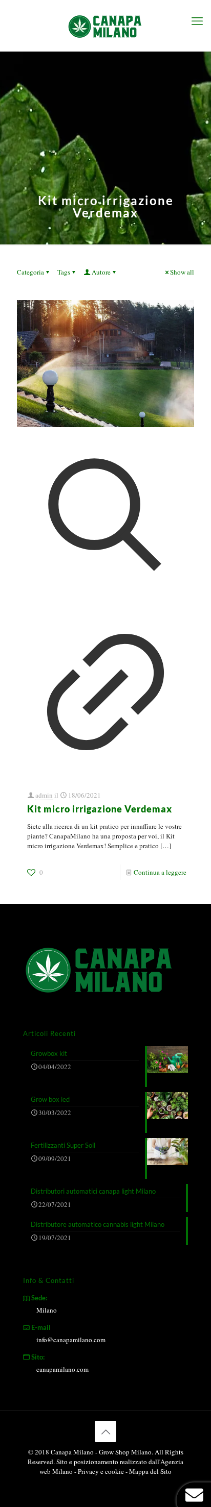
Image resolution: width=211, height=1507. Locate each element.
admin (44, 795)
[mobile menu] (197, 20)
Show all (182, 272)
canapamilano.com (62, 1369)
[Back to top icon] (105, 1431)
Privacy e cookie (101, 1471)
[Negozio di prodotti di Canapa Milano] (105, 25)
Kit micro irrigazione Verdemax (99, 808)
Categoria (30, 272)
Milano (46, 1310)
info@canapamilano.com (71, 1339)
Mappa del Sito (150, 1471)
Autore (101, 272)
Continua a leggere (160, 872)
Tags (63, 272)
